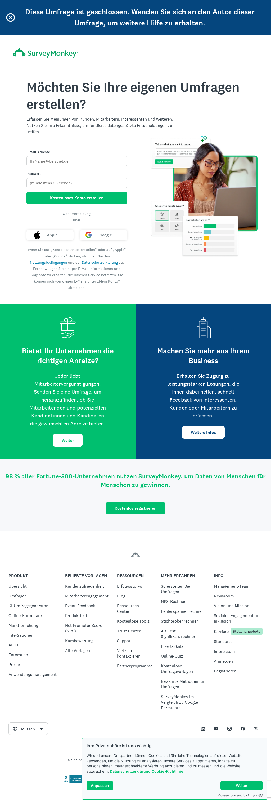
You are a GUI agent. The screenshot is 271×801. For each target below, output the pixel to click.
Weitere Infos (203, 432)
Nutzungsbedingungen (48, 262)
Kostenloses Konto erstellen (76, 198)
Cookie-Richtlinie (167, 771)
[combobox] (28, 728)
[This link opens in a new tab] (203, 728)
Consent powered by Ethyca (237, 795)
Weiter (68, 440)
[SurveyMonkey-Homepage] (45, 53)
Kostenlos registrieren (135, 508)
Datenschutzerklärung (130, 771)
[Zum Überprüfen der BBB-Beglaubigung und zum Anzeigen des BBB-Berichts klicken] (73, 782)
